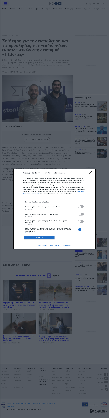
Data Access (54, 245)
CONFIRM (39, 237)
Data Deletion (42, 245)
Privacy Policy (66, 245)
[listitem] (54, 202)
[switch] (81, 206)
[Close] (91, 173)
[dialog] (54, 209)
